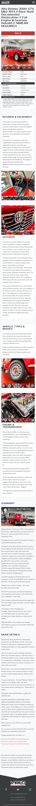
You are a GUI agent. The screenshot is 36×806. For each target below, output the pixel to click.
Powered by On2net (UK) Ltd (25, 804)
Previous (3, 66)
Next (33, 66)
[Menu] (34, 2)
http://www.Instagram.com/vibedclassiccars (15, 744)
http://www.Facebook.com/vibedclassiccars (15, 739)
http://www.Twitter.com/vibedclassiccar (14, 741)
